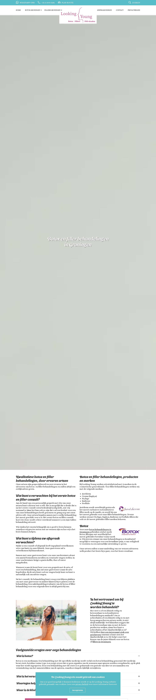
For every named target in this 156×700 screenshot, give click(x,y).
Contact (120, 10)
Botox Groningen (32, 10)
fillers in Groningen (102, 642)
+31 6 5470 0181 (48, 2)
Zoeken (136, 2)
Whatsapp (27, 2)
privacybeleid (81, 684)
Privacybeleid (134, 10)
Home (18, 10)
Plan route (67, 2)
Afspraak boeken (104, 10)
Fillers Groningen (52, 10)
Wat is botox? (25, 655)
